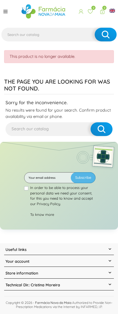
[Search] (106, 34)
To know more (42, 214)
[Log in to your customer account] (81, 11)
